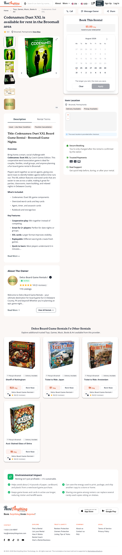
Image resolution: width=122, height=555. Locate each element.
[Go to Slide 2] (9, 54)
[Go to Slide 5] (9, 91)
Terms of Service (104, 528)
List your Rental (38, 531)
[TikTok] (13, 540)
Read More (13, 256)
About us (79, 528)
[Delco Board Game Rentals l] (13, 281)
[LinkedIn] (8, 540)
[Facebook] (5, 540)
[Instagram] (18, 540)
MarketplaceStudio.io (95, 551)
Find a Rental (37, 528)
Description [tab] (19, 119)
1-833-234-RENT (11, 530)
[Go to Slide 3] (9, 67)
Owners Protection (61, 531)
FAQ (77, 534)
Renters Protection (61, 528)
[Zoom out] (68, 118)
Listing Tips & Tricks (62, 534)
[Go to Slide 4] (9, 79)
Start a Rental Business (41, 540)
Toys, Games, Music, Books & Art (24, 10)
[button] (39, 57)
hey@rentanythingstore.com (15, 533)
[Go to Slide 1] (9, 42)
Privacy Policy (103, 531)
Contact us (80, 531)
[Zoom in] (68, 115)
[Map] (91, 121)
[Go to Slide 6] (9, 104)
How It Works (37, 534)
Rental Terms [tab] (43, 119)
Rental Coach (37, 537)
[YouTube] (22, 540)
